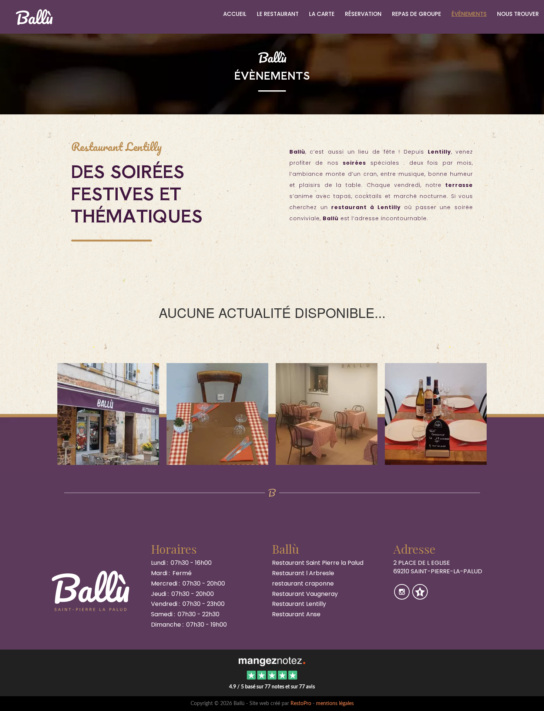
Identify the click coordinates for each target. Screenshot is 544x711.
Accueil (234, 14)
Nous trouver (518, 14)
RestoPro (301, 703)
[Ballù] (272, 660)
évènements (469, 14)
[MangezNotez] (420, 597)
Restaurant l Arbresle (303, 573)
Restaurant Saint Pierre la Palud (317, 563)
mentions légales (335, 703)
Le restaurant (278, 14)
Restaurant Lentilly (299, 604)
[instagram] (402, 597)
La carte (322, 14)
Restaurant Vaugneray (305, 594)
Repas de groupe (416, 14)
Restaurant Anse (296, 614)
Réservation (363, 14)
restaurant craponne (303, 583)
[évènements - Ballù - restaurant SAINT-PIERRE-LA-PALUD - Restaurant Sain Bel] (217, 413)
